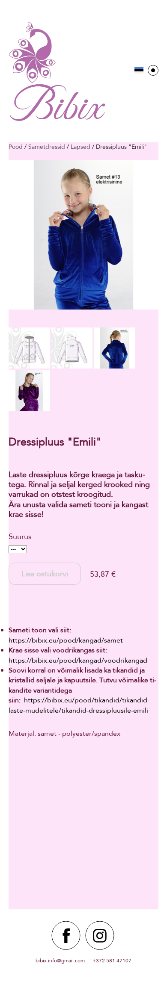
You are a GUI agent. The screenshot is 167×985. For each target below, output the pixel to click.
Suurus (20, 536)
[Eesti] (139, 70)
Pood (16, 146)
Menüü (153, 70)
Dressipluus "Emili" (121, 146)
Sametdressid (46, 146)
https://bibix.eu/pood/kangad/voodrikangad (78, 660)
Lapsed (80, 146)
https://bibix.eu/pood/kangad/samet (66, 640)
